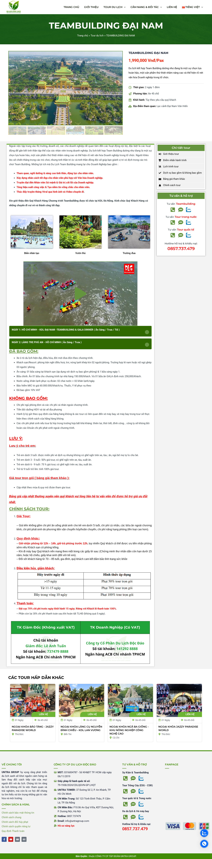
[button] (124, 7)
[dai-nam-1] (65, 88)
